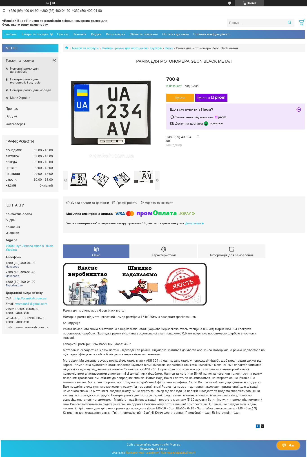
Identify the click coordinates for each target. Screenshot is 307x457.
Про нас (63, 34)
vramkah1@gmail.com (31, 303)
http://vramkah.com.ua (31, 298)
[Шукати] (289, 23)
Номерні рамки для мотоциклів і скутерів (132, 48)
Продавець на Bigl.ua (153, 448)
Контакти (80, 34)
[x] (262, 427)
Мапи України (20, 97)
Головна (10, 34)
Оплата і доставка (175, 34)
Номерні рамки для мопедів (30, 90)
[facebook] (258, 427)
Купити (180, 97)
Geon (169, 48)
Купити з (203, 97)
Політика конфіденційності (178, 452)
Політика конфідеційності (211, 34)
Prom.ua (175, 444)
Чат (291, 445)
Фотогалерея (115, 34)
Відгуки (96, 34)
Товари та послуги (34, 34)
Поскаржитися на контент (142, 452)
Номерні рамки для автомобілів (24, 70)
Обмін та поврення (144, 34)
